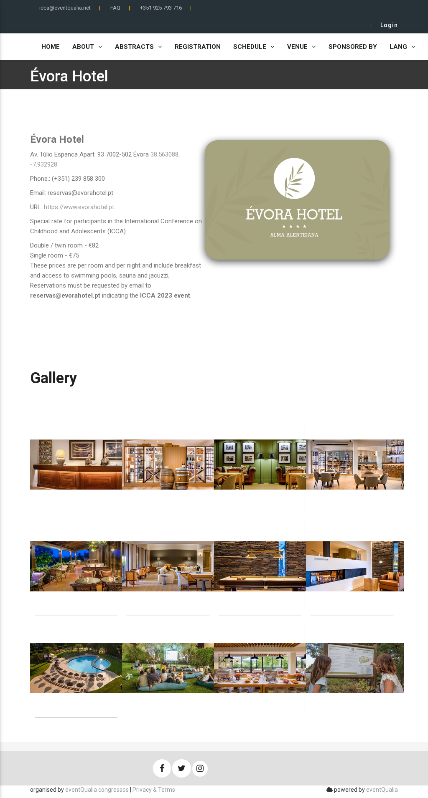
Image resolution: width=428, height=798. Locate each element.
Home (50, 47)
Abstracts (134, 47)
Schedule (249, 47)
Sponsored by (353, 47)
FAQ (115, 8)
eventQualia (382, 789)
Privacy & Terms (153, 789)
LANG (398, 47)
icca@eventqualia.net (65, 8)
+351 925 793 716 (161, 8)
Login (389, 25)
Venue (297, 47)
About (83, 47)
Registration (198, 47)
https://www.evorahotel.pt (79, 207)
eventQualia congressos (97, 789)
